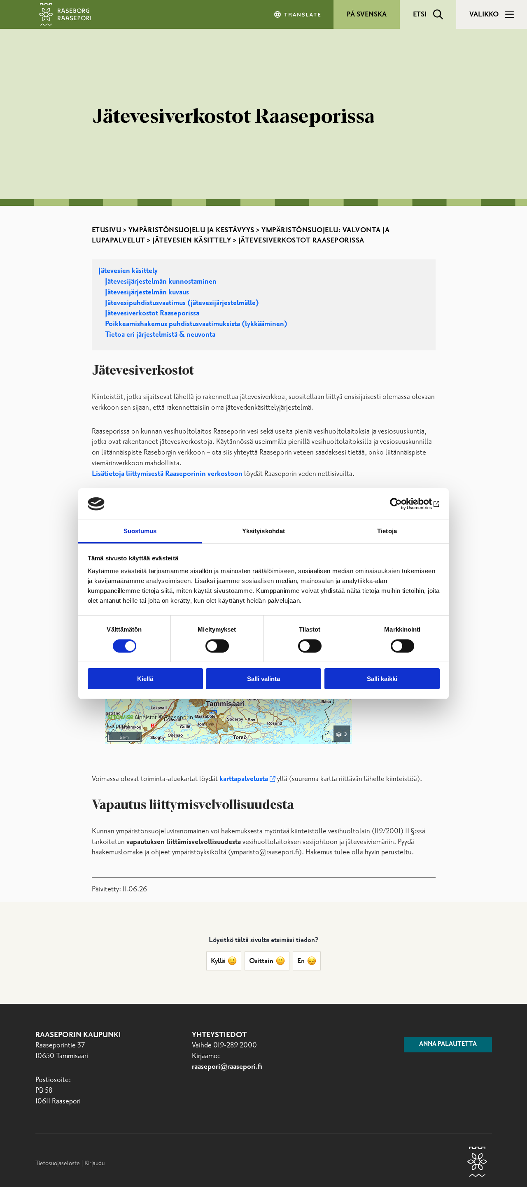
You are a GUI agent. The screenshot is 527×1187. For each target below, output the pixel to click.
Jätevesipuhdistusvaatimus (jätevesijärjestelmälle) (182, 303)
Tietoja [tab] (387, 530)
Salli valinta (263, 678)
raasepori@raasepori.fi (227, 1066)
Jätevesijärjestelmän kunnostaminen (161, 281)
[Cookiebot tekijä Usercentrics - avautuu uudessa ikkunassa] (404, 504)
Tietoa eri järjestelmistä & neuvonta (160, 334)
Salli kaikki (382, 678)
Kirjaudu (94, 1163)
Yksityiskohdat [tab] (263, 530)
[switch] (217, 646)
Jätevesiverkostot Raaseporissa (152, 313)
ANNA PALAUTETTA (448, 1044)
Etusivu (106, 230)
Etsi (420, 14)
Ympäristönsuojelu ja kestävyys (191, 230)
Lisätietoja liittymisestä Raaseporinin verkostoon (168, 473)
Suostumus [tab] (140, 530)
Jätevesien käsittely (191, 240)
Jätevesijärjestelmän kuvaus (147, 292)
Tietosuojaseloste (57, 1163)
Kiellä (145, 678)
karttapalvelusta (243, 779)
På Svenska (367, 14)
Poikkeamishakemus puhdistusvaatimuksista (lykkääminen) (196, 324)
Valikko (484, 14)
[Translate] (298, 14)
